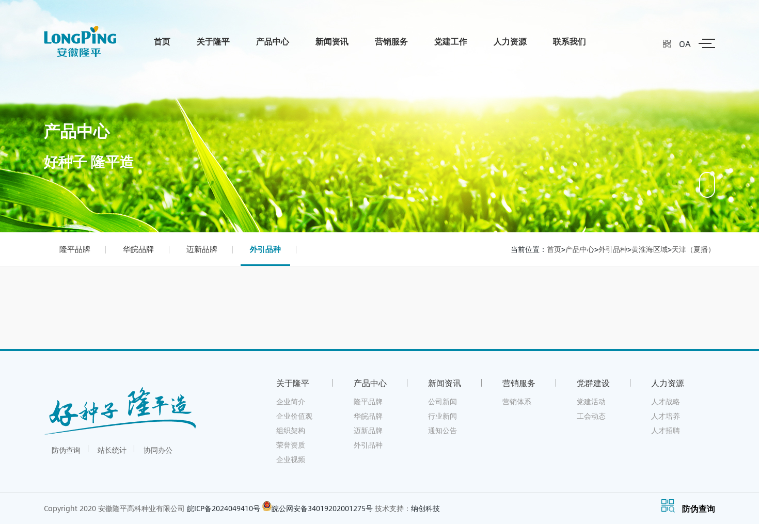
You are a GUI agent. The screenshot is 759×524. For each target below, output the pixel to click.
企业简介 (290, 401)
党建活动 (591, 401)
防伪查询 (66, 450)
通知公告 (442, 430)
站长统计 (112, 450)
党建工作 (450, 41)
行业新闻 (442, 416)
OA (685, 44)
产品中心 (272, 41)
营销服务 (391, 41)
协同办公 (158, 450)
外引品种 (265, 249)
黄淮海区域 (649, 249)
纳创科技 (425, 508)
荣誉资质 (290, 445)
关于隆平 (213, 41)
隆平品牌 (74, 249)
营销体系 (516, 401)
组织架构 (290, 430)
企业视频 (290, 459)
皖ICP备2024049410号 (223, 508)
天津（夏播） (693, 249)
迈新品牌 (201, 249)
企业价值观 (294, 416)
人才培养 (665, 416)
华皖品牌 (138, 249)
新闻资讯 (332, 41)
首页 (162, 41)
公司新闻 (442, 401)
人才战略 (665, 401)
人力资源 (510, 41)
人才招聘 (665, 430)
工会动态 (591, 416)
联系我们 (569, 41)
